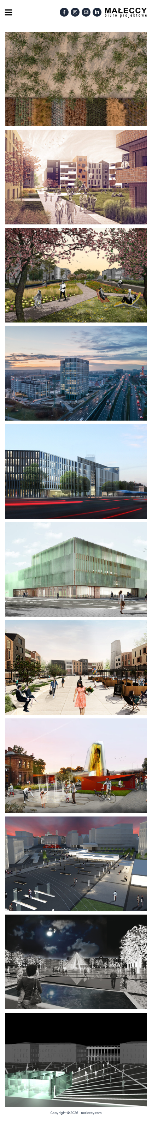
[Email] (86, 12)
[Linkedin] (97, 12)
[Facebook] (64, 12)
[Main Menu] (8, 12)
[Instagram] (75, 12)
